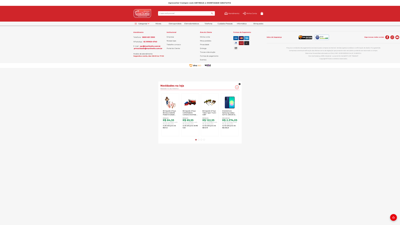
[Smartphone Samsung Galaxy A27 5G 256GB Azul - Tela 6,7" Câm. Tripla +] (229, 102)
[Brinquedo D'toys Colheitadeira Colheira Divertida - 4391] (190, 102)
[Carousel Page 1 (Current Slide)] (196, 140)
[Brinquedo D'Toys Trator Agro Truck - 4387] (209, 102)
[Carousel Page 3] (201, 140)
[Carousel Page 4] (204, 140)
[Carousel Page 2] (198, 140)
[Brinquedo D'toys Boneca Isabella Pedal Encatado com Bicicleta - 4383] (170, 102)
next (237, 87)
